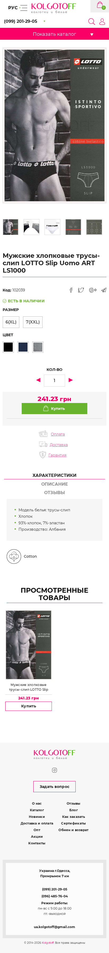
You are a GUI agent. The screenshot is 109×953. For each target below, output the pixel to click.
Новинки (37, 817)
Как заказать (73, 817)
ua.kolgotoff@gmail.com (54, 927)
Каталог (37, 810)
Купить (28, 706)
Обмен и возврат (73, 830)
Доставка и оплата (37, 823)
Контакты (36, 843)
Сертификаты (73, 823)
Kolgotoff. (48, 943)
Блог (73, 810)
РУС (13, 7)
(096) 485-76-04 (55, 896)
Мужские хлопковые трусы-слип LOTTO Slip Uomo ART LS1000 (28, 687)
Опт (37, 830)
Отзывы (73, 803)
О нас (37, 803)
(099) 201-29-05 (54, 889)
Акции (37, 837)
